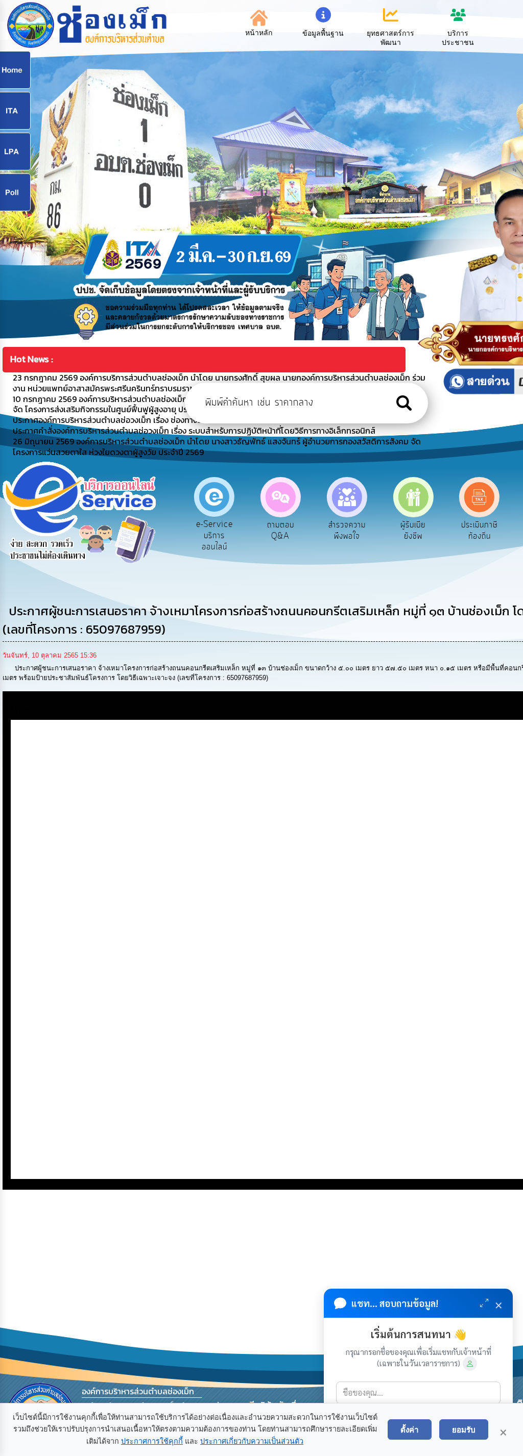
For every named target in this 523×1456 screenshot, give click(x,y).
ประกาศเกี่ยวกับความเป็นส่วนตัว (251, 1441)
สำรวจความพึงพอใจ (347, 530)
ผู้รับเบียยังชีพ (412, 530)
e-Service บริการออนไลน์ (214, 535)
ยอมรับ (464, 1429)
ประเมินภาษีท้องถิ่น (479, 530)
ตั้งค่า (409, 1429)
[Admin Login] (470, 1364)
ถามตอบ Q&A (280, 530)
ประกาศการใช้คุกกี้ (152, 1441)
